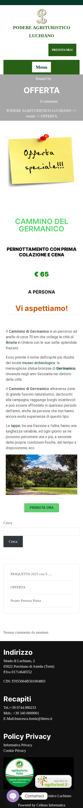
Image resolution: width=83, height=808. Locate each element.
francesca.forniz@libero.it (33, 719)
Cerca (7, 523)
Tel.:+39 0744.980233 (19, 708)
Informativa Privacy (17, 745)
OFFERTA (18, 587)
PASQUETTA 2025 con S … (31, 574)
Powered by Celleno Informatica (41, 805)
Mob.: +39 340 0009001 (21, 713)
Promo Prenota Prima (26, 600)
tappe (15, 426)
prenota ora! (62, 50)
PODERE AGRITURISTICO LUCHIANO (38, 111)
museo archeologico (38, 363)
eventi (30, 116)
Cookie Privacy (14, 751)
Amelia (11, 342)
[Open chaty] (13, 796)
